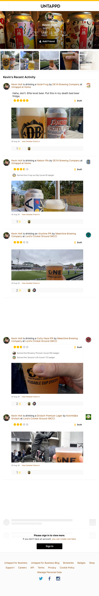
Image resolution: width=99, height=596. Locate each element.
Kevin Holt (16, 84)
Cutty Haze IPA (45, 338)
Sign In (49, 546)
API (32, 567)
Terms (41, 567)
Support (10, 567)
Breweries (68, 562)
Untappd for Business (15, 562)
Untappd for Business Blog (45, 562)
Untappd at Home (21, 87)
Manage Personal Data (49, 572)
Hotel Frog (42, 84)
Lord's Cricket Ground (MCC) (41, 236)
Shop (92, 562)
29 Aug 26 (15, 283)
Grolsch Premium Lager (49, 415)
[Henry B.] (34, 290)
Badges (81, 562)
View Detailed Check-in (31, 141)
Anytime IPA (44, 233)
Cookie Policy (67, 567)
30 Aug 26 (15, 141)
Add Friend (48, 41)
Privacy (52, 567)
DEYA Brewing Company (65, 84)
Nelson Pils (43, 160)
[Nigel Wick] (29, 148)
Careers (22, 567)
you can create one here (64, 539)
